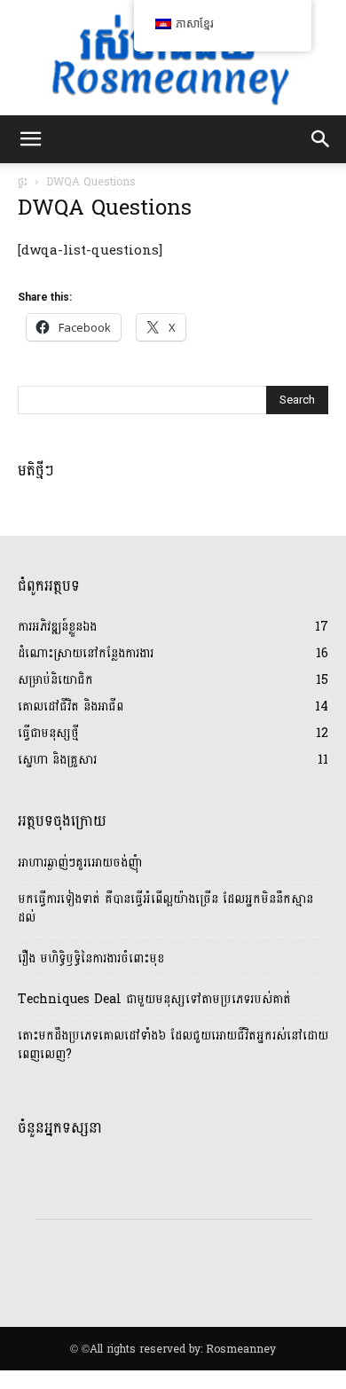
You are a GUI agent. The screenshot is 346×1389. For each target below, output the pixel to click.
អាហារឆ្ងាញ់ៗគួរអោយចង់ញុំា (80, 862)
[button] (30, 139)
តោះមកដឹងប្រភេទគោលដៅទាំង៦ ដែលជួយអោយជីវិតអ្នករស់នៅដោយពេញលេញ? (173, 1044)
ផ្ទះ (23, 182)
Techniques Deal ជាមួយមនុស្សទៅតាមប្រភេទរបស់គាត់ (154, 999)
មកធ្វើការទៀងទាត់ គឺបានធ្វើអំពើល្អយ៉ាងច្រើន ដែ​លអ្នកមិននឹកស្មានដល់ (165, 908)
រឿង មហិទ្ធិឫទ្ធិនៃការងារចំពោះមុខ (91, 958)
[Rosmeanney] (173, 57)
